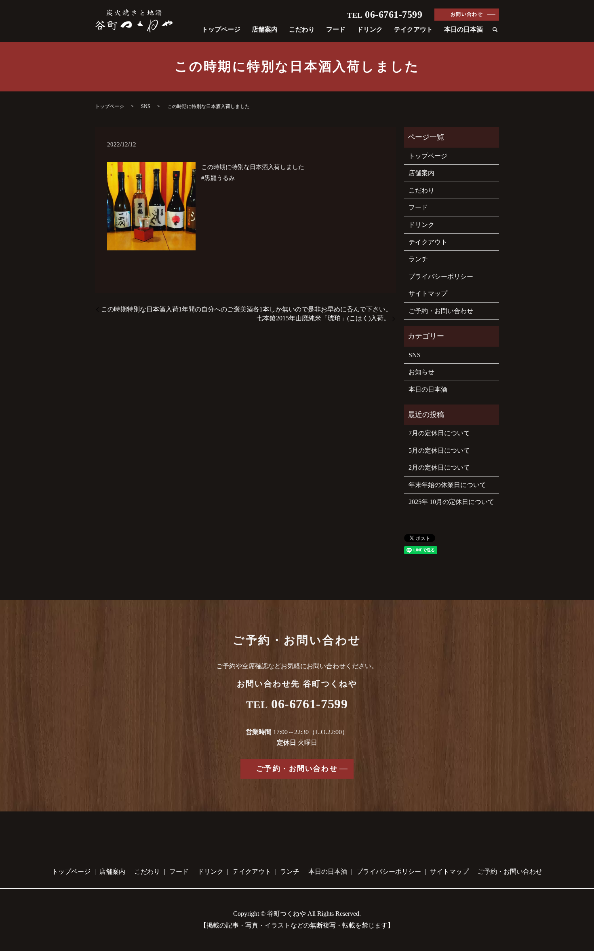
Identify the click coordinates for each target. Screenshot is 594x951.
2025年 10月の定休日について (451, 501)
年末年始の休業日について (447, 484)
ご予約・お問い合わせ (441, 310)
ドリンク (370, 29)
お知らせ (421, 372)
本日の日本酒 (463, 29)
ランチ (418, 259)
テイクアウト (413, 29)
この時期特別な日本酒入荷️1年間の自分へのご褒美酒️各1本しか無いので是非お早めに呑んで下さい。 (246, 309)
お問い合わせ (467, 14)
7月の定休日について (439, 433)
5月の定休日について (439, 450)
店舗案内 (265, 29)
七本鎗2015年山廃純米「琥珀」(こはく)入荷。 (323, 318)
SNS (145, 106)
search (495, 30)
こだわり (302, 29)
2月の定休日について (439, 467)
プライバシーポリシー (441, 276)
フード (335, 29)
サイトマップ (428, 293)
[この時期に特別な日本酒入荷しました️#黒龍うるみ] (151, 205)
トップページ (221, 29)
